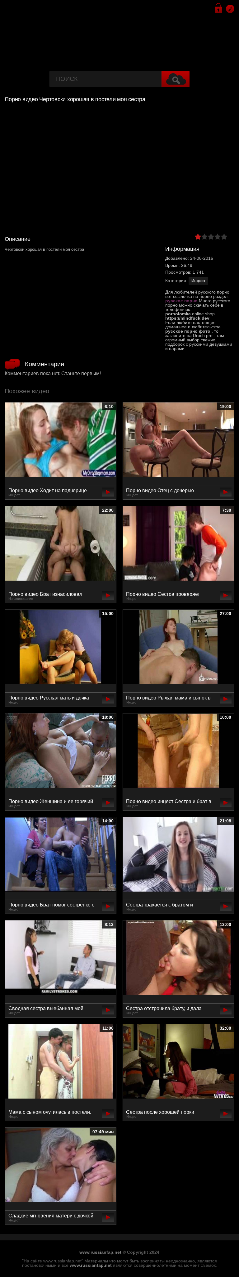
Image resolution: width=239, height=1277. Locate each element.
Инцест (198, 280)
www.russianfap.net (100, 1252)
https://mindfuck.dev (187, 318)
